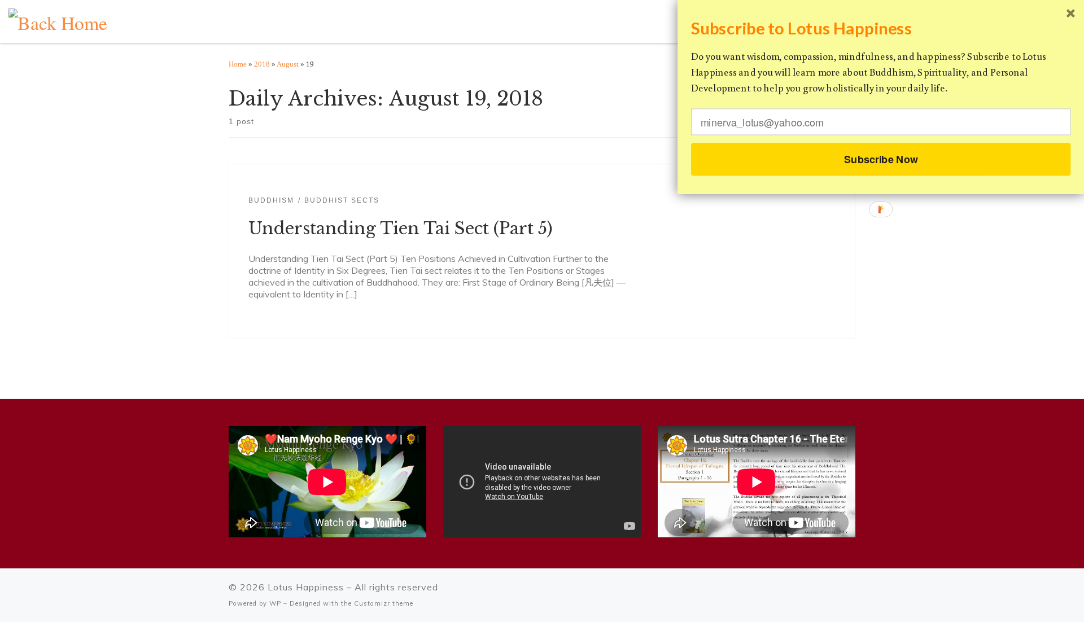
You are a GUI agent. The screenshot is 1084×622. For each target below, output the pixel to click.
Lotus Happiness (306, 587)
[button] (880, 28)
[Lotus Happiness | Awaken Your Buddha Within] (57, 19)
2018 (262, 64)
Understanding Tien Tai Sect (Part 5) (400, 228)
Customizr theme (383, 603)
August (288, 64)
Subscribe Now (880, 159)
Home (238, 64)
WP (275, 603)
